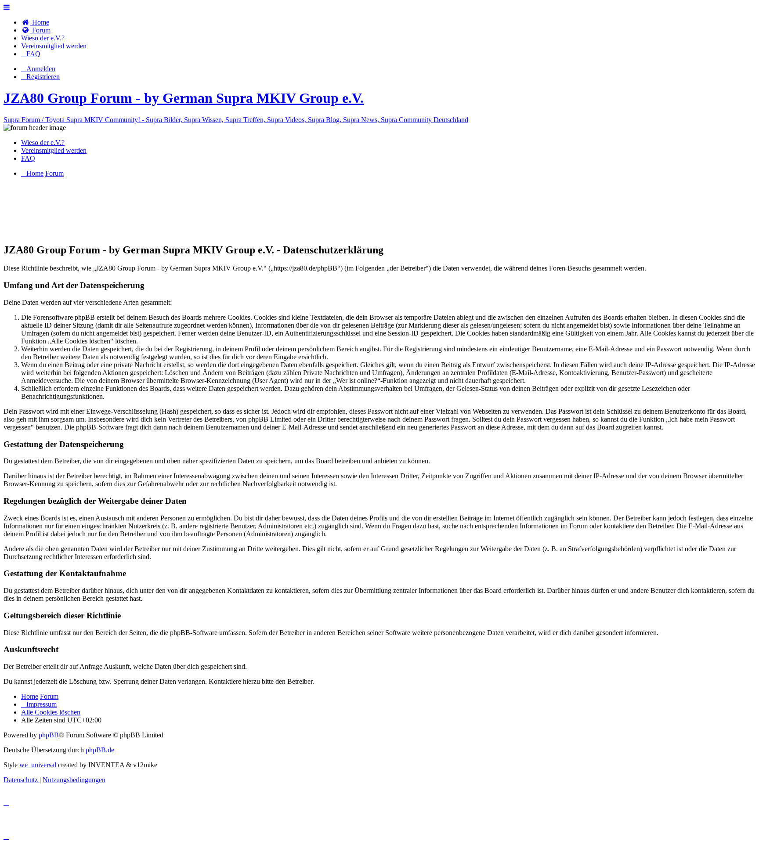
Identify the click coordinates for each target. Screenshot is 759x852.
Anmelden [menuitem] (40, 68)
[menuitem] (35, 22)
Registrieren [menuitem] (43, 76)
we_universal (37, 765)
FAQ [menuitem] (28, 158)
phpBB (49, 735)
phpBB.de (100, 750)
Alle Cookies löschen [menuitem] (50, 712)
